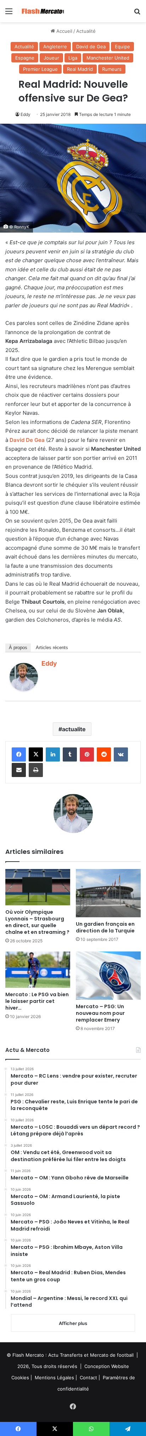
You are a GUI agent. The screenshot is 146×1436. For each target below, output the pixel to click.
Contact (88, 1377)
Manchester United (107, 58)
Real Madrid (80, 69)
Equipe (122, 46)
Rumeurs (112, 69)
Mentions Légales (54, 1377)
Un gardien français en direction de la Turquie (105, 927)
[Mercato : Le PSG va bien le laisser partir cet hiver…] (37, 969)
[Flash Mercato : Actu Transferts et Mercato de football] (46, 11)
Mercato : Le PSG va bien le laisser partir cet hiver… (37, 1001)
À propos (18, 647)
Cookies (20, 1377)
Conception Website (106, 1366)
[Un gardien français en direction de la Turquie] (108, 893)
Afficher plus (73, 1323)
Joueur (51, 58)
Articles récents (52, 647)
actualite (74, 729)
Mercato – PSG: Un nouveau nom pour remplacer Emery (100, 1013)
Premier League (40, 69)
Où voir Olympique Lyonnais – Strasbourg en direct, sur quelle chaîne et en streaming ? (37, 922)
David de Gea (91, 46)
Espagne (24, 58)
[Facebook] (19, 754)
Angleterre (55, 46)
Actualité (86, 31)
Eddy (25, 114)
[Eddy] (24, 689)
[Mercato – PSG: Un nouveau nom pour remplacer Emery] (108, 975)
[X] (36, 754)
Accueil (63, 31)
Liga (72, 58)
